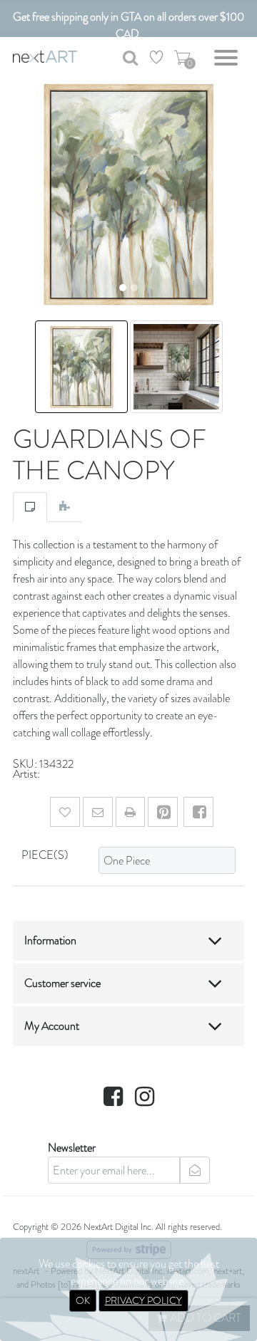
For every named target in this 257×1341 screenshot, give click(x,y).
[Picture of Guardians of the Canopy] (82, 365)
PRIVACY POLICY (143, 1300)
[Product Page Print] (130, 812)
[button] (18, 194)
